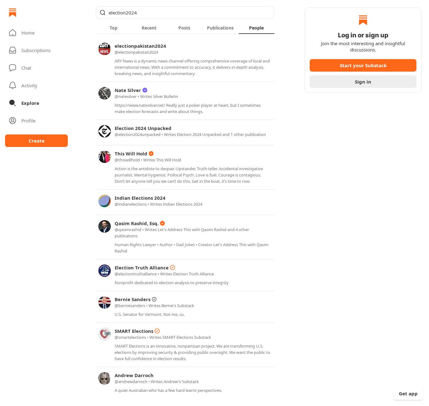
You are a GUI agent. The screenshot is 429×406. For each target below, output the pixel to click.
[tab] (113, 27)
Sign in (363, 81)
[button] (36, 32)
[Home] (12, 12)
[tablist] (185, 27)
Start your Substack (363, 65)
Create (37, 141)
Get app (408, 393)
